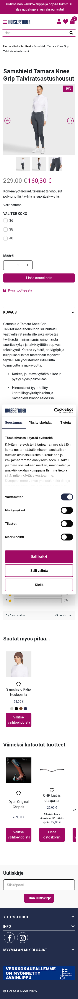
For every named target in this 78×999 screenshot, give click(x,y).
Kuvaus (10, 312)
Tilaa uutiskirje (39, 898)
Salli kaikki (39, 556)
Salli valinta (39, 570)
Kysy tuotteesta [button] (20, 290)
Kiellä (39, 585)
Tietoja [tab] (65, 422)
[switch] (67, 510)
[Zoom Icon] (39, 119)
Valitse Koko (15, 214)
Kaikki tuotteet (22, 46)
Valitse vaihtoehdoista (19, 719)
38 (11, 229)
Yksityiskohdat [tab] (40, 422)
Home (7, 46)
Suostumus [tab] (14, 422)
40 (11, 238)
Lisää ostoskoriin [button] (51, 834)
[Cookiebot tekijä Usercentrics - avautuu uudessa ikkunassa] (55, 410)
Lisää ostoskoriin (39, 278)
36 (11, 221)
